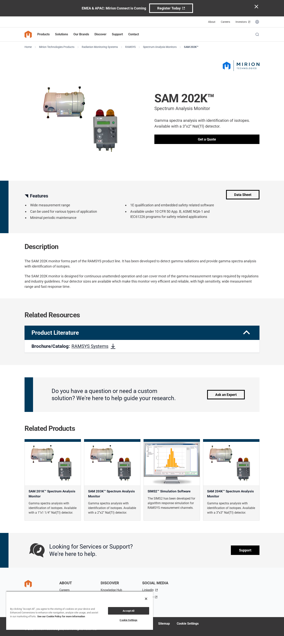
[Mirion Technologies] (241, 65)
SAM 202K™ (191, 46)
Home (28, 46)
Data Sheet (242, 195)
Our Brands (81, 34)
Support (245, 550)
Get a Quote (207, 139)
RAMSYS (130, 46)
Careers (225, 21)
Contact (133, 34)
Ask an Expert (226, 395)
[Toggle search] (257, 34)
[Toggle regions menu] (257, 21)
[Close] (146, 599)
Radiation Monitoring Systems (100, 46)
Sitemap (164, 623)
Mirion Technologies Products (56, 46)
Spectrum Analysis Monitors (160, 46)
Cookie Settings (188, 623)
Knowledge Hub (111, 590)
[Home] (28, 34)
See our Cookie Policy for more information (61, 616)
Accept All (128, 610)
